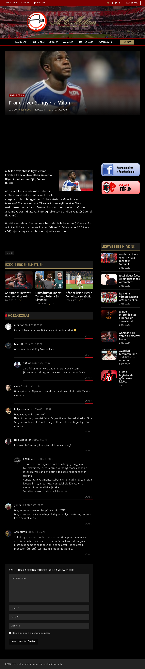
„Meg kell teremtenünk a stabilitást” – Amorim (128, 355)
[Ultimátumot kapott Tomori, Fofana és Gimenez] (49, 280)
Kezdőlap (21, 42)
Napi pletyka (17, 95)
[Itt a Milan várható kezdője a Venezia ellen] (109, 297)
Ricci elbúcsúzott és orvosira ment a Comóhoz (129, 279)
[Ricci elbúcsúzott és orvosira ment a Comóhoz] (109, 279)
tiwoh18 (19, 344)
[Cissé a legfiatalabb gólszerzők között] (109, 375)
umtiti (10, 253)
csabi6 (18, 386)
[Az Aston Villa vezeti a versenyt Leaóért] (19, 280)
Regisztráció (132, 3)
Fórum (126, 42)
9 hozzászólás (59, 110)
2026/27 (53, 42)
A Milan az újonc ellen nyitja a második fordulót (129, 259)
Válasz (88, 336)
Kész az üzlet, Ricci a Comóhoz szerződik (79, 294)
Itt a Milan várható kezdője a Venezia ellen (129, 297)
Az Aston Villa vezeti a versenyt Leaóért (18, 294)
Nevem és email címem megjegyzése (31, 633)
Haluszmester (22, 439)
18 (53, 303)
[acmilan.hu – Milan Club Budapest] (61, 22)
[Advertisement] (49, 145)
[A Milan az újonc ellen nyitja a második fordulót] (109, 258)
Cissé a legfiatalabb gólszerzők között (126, 377)
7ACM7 (27, 363)
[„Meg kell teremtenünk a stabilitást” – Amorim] (109, 354)
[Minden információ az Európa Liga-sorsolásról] (109, 315)
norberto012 (25, 110)
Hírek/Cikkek (37, 42)
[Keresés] (108, 3)
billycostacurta (23, 409)
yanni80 (19, 505)
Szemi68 (28, 458)
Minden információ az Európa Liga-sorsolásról (127, 316)
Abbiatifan (20, 532)
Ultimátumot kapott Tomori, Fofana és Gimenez (48, 296)
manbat (19, 325)
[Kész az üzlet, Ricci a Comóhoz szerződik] (79, 280)
